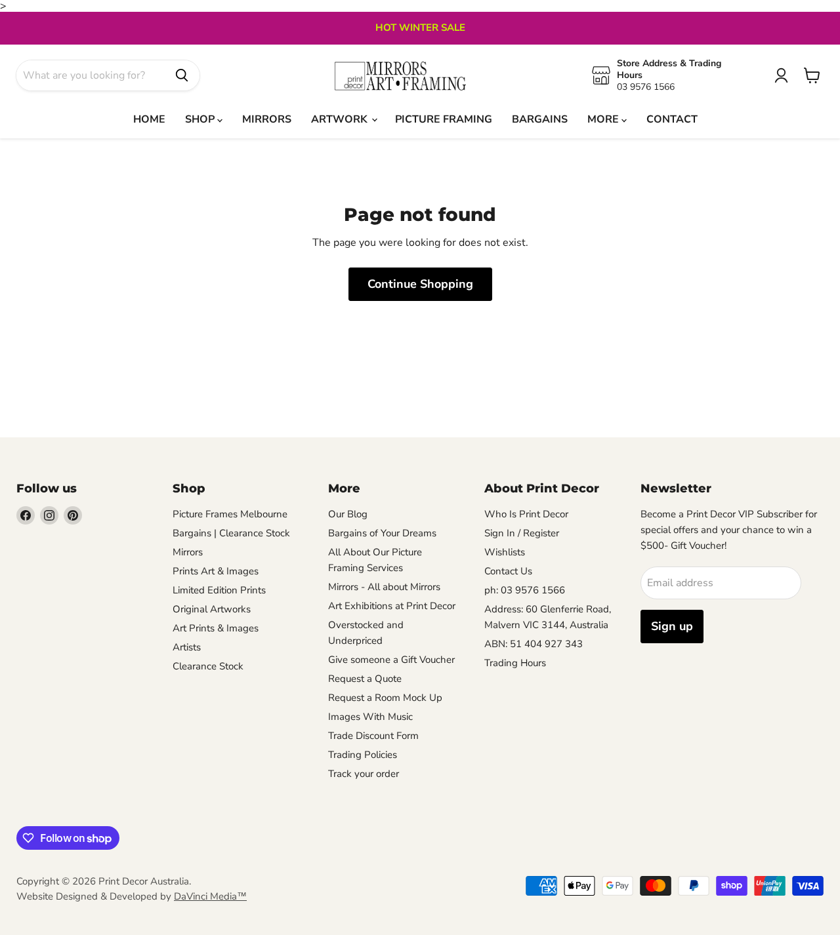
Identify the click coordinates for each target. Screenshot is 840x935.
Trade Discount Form (373, 735)
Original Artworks (212, 609)
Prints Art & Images (216, 571)
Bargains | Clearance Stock (231, 533)
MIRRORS (266, 119)
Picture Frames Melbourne (230, 514)
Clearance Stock (208, 666)
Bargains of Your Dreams (382, 533)
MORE (604, 119)
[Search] (182, 75)
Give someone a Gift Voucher (391, 659)
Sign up (672, 626)
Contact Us (508, 571)
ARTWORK (340, 119)
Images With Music (370, 716)
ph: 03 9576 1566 (524, 590)
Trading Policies (362, 754)
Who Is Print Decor (526, 514)
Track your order (363, 773)
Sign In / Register (521, 533)
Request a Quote (365, 678)
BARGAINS (540, 119)
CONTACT (672, 119)
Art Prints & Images (216, 628)
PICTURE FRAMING (443, 119)
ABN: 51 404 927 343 (533, 643)
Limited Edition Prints (219, 590)
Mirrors (188, 552)
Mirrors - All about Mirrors (384, 586)
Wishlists (504, 552)
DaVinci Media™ (210, 896)
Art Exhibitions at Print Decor (391, 605)
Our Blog (348, 514)
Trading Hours (515, 662)
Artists (187, 647)
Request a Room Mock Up (385, 697)
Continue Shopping (420, 284)
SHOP (201, 119)
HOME (149, 119)
